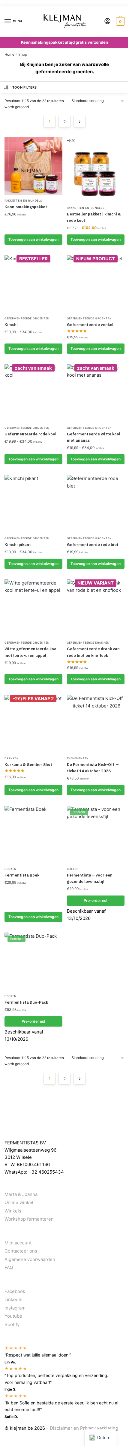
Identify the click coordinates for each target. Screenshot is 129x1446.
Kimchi (11, 324)
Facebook (14, 1291)
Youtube (13, 1316)
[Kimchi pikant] (33, 504)
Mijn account (18, 1243)
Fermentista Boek (21, 875)
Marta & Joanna (21, 1194)
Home (9, 54)
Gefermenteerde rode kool (30, 434)
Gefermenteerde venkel (90, 324)
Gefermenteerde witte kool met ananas (93, 437)
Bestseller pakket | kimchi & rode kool (94, 217)
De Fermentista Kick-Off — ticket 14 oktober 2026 (93, 767)
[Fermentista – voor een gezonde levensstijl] (96, 835)
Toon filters (24, 87)
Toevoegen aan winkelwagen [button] (33, 239)
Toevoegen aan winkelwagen (33, 348)
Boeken (10, 868)
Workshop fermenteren (29, 1219)
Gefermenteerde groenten (27, 318)
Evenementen (78, 758)
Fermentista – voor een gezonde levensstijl (89, 878)
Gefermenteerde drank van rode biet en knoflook (93, 652)
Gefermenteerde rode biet (92, 544)
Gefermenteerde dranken (88, 642)
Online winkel (18, 1202)
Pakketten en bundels (23, 200)
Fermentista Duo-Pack (26, 1002)
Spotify (12, 1324)
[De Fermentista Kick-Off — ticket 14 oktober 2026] (96, 724)
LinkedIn (13, 1299)
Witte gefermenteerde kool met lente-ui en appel (31, 652)
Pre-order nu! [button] (95, 900)
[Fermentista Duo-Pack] (33, 962)
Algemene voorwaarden (29, 1259)
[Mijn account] (107, 21)
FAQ (8, 1267)
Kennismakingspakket (25, 206)
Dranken (11, 758)
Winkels (12, 1211)
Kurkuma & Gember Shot (28, 764)
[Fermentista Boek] (33, 835)
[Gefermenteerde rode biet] (96, 504)
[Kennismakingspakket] (33, 166)
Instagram (15, 1308)
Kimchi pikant (17, 544)
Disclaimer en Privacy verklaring (84, 1428)
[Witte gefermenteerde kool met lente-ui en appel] (33, 608)
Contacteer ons (20, 1251)
